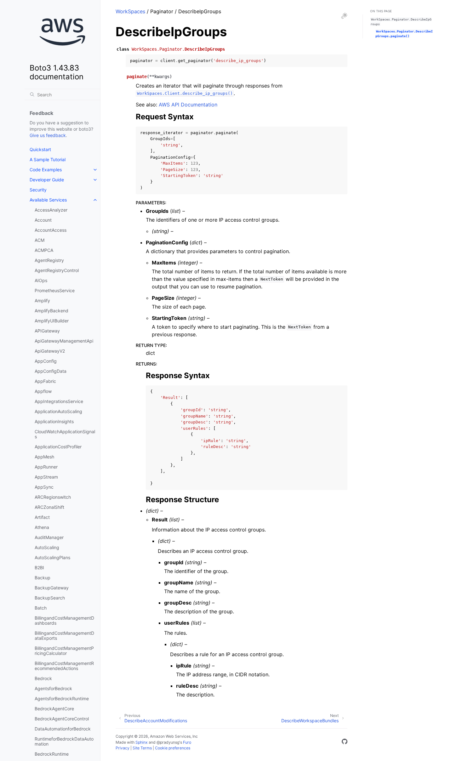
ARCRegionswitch (53, 497)
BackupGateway (52, 587)
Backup (42, 577)
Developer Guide (47, 179)
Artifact (42, 517)
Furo (187, 742)
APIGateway (47, 330)
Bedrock (43, 678)
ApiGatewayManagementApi (64, 341)
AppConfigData (50, 371)
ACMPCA (44, 250)
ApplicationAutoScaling (58, 411)
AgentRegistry (49, 260)
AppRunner (46, 466)
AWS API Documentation (188, 104)
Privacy (122, 748)
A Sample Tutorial (48, 159)
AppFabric (45, 381)
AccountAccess (50, 230)
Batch (41, 608)
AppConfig (46, 361)
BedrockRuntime (52, 754)
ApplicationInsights (54, 421)
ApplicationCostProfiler (58, 446)
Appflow (43, 391)
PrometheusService (55, 290)
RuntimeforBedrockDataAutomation (64, 741)
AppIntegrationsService (59, 401)
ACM (39, 240)
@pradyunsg (168, 742)
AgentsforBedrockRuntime (62, 698)
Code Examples (46, 169)
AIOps (41, 280)
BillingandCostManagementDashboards (64, 620)
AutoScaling (47, 547)
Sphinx (141, 742)
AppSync (44, 487)
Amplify (42, 300)
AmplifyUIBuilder (52, 320)
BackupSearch (50, 597)
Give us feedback (48, 135)
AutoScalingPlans (52, 557)
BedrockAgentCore (54, 708)
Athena (42, 527)
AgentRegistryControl (57, 270)
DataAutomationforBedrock (63, 728)
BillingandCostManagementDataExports (64, 635)
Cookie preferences (172, 748)
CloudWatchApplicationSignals (65, 434)
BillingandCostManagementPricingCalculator (64, 650)
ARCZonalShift (49, 507)
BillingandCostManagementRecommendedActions (64, 666)
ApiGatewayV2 (50, 351)
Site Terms (142, 748)
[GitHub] (344, 742)
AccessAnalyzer (51, 210)
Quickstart (40, 149)
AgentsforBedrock (53, 688)
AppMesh (44, 456)
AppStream (46, 477)
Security (38, 189)
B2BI (39, 567)
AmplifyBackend (51, 310)
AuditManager (49, 537)
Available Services (48, 199)
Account (43, 220)
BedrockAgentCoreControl (62, 718)
